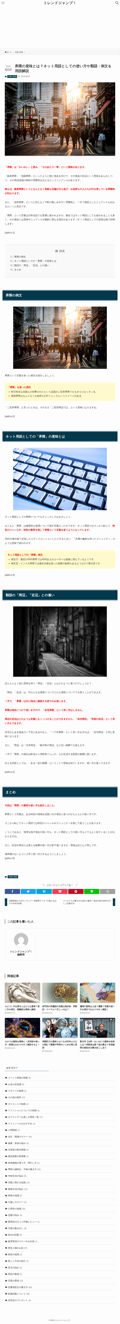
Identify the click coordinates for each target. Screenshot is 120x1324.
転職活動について (19, 1294)
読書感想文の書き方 (20, 1287)
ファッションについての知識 (24, 1110)
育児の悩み (15, 1267)
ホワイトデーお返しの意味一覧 (25, 1117)
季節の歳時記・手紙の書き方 (24, 1169)
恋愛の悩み (15, 1215)
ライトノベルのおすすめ (21, 1123)
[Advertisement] (60, 27)
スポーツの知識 (17, 1090)
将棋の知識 (15, 1195)
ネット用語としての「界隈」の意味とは (35, 261)
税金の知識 (15, 1254)
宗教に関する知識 (19, 1182)
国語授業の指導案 (18, 1156)
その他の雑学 (16, 1097)
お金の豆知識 (16, 1084)
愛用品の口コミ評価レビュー (24, 1221)
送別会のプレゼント (19, 1300)
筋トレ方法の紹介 (18, 1261)
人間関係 (14, 1130)
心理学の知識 (16, 1208)
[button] (117, 3)
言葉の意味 (12, 76)
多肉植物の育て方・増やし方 (24, 1163)
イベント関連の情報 (19, 1077)
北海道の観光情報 (18, 1149)
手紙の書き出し (17, 1228)
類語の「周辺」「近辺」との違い (31, 265)
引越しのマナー (17, 1202)
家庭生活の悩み (17, 1189)
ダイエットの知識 (18, 1104)
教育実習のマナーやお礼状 (22, 1241)
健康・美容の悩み (18, 1143)
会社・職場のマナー (20, 1136)
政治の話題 (15, 1234)
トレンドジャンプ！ (60, 3)
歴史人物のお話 (17, 1248)
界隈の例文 (20, 256)
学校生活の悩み (17, 1176)
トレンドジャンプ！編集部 (21, 953)
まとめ (17, 269)
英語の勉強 (15, 1274)
